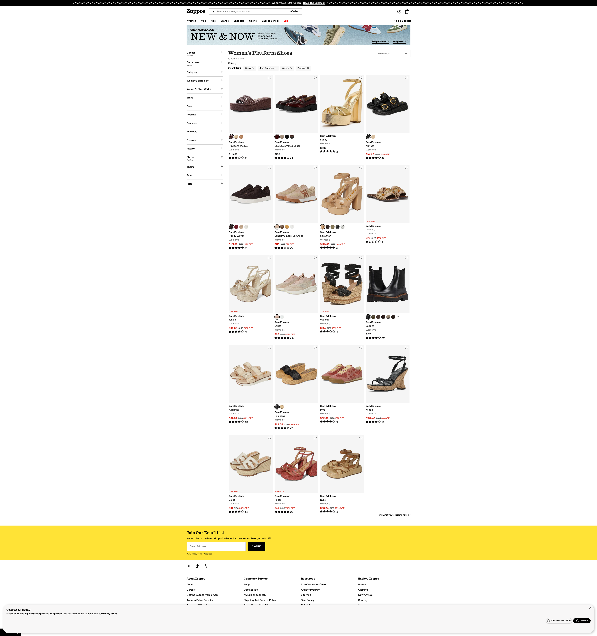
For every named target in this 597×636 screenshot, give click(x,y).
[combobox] (248, 11)
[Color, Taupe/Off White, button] (282, 226)
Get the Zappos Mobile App (202, 594)
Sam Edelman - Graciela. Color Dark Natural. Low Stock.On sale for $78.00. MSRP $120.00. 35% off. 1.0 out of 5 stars (388, 207)
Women (285, 68)
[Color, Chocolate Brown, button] (383, 316)
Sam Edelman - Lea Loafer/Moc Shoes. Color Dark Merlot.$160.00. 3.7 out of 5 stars (296, 117)
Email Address (198, 546)
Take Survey (307, 600)
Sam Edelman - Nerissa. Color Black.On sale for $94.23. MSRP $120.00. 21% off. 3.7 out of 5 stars (388, 117)
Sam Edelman (266, 68)
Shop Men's (399, 41)
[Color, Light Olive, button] (332, 226)
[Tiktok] (197, 566)
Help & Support (402, 20)
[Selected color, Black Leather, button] (368, 316)
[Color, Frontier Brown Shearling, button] (378, 316)
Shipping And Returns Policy (260, 600)
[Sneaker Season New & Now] (298, 35)
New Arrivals (365, 594)
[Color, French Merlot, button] (236, 226)
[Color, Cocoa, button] (327, 226)
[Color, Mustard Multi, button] (287, 226)
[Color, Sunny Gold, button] (373, 136)
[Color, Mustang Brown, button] (291, 136)
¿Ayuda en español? (255, 594)
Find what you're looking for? (392, 515)
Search (295, 11)
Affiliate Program (310, 589)
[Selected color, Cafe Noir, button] (231, 226)
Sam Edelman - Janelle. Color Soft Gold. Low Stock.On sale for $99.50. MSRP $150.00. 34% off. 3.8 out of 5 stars (251, 297)
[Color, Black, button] (241, 136)
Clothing (363, 589)
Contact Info (251, 589)
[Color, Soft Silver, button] (342, 226)
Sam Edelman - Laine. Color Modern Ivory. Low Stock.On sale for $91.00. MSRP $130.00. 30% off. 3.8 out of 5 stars (251, 474)
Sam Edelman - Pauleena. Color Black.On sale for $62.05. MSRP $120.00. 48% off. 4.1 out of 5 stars (296, 387)
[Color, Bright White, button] (246, 226)
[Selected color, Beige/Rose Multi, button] (277, 316)
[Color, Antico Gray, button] (282, 136)
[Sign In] (399, 11)
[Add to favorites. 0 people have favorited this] (269, 77)
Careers (191, 589)
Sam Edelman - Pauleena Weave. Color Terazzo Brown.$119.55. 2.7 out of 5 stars (251, 117)
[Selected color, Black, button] (368, 136)
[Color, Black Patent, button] (337, 226)
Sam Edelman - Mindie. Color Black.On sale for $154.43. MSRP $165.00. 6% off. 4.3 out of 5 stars (388, 387)
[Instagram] (188, 566)
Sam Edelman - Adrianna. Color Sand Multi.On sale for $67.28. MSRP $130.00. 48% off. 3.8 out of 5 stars (251, 387)
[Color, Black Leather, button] (287, 136)
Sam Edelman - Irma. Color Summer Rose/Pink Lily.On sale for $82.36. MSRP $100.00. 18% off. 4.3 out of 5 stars (342, 387)
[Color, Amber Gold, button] (236, 136)
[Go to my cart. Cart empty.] (407, 11)
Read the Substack (314, 2)
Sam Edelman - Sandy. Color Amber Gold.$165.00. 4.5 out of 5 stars (342, 117)
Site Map (306, 594)
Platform (301, 68)
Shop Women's (380, 41)
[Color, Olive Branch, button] (373, 316)
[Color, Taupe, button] (241, 226)
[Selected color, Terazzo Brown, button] (231, 136)
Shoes (248, 68)
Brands (362, 584)
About (190, 584)
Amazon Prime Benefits (200, 600)
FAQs (247, 584)
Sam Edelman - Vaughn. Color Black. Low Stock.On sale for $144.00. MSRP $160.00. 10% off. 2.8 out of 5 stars (342, 297)
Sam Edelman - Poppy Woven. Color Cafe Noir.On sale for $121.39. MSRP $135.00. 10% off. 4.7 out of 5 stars (251, 207)
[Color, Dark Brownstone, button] (393, 316)
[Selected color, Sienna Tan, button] (322, 226)
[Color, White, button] (282, 316)
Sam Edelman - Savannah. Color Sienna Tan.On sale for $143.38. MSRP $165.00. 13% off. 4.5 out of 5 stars (342, 207)
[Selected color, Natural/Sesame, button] (277, 226)
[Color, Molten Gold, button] (291, 226)
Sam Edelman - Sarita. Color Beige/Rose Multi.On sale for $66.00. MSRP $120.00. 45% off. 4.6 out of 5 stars (296, 297)
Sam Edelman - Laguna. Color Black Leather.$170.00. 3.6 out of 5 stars (388, 297)
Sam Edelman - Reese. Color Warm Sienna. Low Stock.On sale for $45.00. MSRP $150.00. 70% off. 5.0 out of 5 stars (296, 474)
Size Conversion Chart (313, 584)
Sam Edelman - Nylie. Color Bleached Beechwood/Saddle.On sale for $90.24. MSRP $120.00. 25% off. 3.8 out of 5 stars (342, 474)
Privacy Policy (109, 613)
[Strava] (205, 566)
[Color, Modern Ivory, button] (282, 406)
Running (363, 600)
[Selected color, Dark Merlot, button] (277, 136)
